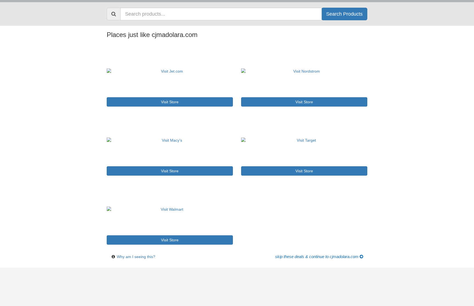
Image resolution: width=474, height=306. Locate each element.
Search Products (344, 14)
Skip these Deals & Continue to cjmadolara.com (317, 256)
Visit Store (170, 102)
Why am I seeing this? (136, 256)
